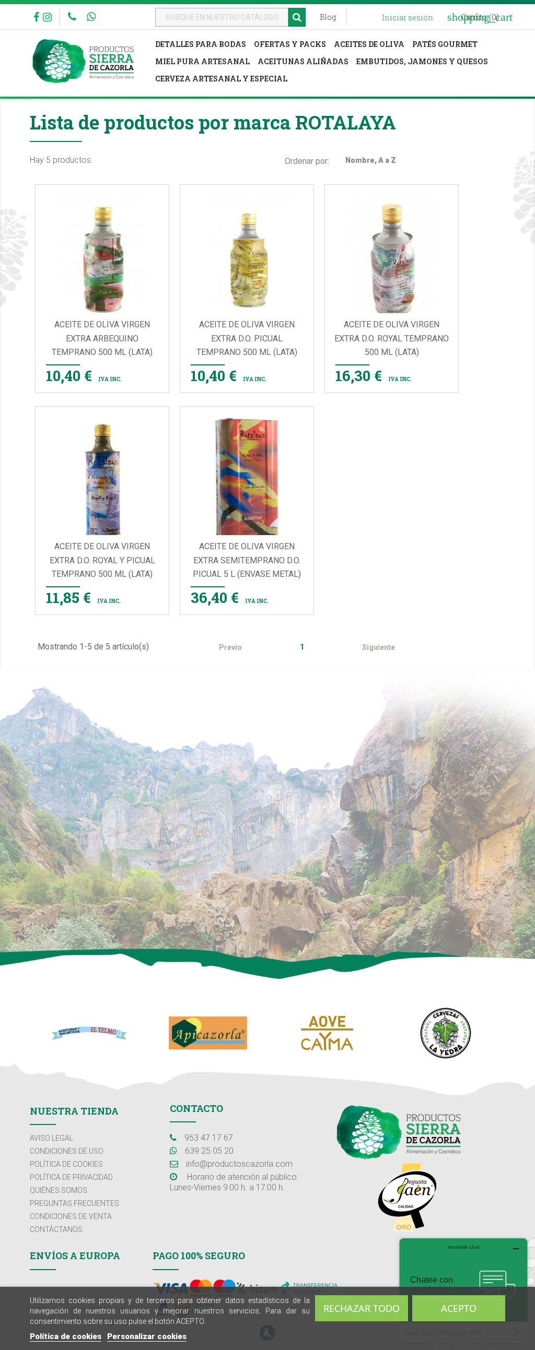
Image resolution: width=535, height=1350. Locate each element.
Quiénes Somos (58, 1190)
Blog (328, 17)
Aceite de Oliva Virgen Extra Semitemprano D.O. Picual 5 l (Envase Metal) (247, 560)
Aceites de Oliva (369, 44)
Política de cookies (65, 1336)
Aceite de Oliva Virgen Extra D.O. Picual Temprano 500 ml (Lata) (246, 338)
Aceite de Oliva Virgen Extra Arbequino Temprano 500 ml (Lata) (102, 338)
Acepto (458, 1308)
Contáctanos (56, 1229)
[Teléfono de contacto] (73, 17)
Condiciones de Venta (71, 1216)
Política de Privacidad (71, 1177)
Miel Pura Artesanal (202, 61)
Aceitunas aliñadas (303, 61)
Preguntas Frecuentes (74, 1203)
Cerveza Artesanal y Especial (221, 79)
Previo (225, 648)
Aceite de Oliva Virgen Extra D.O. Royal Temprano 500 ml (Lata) (391, 338)
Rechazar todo (361, 1308)
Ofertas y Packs (290, 44)
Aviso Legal (51, 1138)
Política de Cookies (66, 1164)
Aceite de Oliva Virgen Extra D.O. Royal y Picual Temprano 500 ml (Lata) (102, 560)
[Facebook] (36, 18)
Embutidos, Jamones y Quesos (422, 61)
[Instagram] (47, 18)
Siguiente (384, 648)
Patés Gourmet (445, 44)
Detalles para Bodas (200, 44)
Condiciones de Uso (66, 1151)
